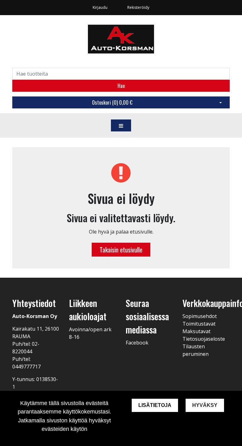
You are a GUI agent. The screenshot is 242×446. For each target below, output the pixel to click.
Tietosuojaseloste (203, 338)
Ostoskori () (112, 102)
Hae (121, 86)
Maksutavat (196, 331)
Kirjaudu (100, 7)
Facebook (137, 342)
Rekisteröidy (138, 7)
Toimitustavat (199, 323)
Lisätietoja (154, 405)
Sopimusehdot (199, 316)
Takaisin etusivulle (121, 249)
